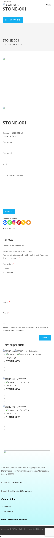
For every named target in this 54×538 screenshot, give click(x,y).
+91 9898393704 (15, 483)
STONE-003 (13, 361)
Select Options (12, 20)
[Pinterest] (19, 222)
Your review (9, 272)
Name (6, 302)
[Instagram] (14, 222)
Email (6, 313)
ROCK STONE (17, 133)
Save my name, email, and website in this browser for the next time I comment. (26, 329)
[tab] (28, 228)
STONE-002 (13, 417)
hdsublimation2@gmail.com (20, 491)
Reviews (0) (10, 228)
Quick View (33, 351)
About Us (8, 507)
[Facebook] (5, 222)
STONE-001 (17, 44)
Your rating (8, 264)
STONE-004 (13, 389)
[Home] (3, 44)
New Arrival (8, 512)
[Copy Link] (23, 222)
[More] (28, 222)
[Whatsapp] (9, 222)
